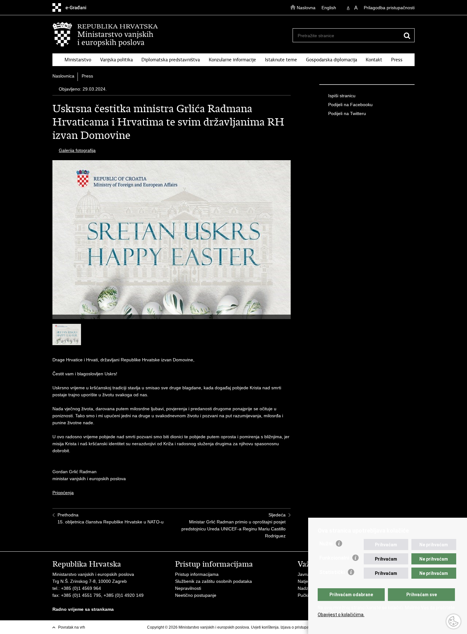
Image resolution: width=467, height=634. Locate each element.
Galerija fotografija (77, 150)
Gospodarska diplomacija (331, 60)
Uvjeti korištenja (265, 627)
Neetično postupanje (195, 595)
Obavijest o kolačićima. (341, 614)
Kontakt (374, 60)
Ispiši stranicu (341, 95)
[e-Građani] (79, 7)
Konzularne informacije (232, 60)
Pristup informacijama (197, 574)
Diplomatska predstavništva (170, 60)
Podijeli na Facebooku (350, 104)
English (328, 7)
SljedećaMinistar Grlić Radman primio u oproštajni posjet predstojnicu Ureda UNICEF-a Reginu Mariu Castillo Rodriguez (233, 525)
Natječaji (306, 581)
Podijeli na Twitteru (347, 113)
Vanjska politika (116, 60)
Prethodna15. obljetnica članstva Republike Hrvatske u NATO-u (111, 518)
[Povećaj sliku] (171, 249)
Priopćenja (63, 492)
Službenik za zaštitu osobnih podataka (213, 581)
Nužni (326, 544)
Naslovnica (63, 75)
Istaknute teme (281, 60)
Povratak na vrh (71, 627)
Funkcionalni (334, 558)
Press (397, 60)
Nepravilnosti (188, 588)
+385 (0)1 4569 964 (81, 588)
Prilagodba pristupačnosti (389, 7)
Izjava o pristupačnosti (300, 627)
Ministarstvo (77, 60)
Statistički (332, 572)
